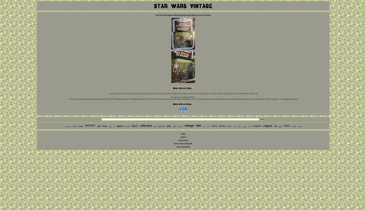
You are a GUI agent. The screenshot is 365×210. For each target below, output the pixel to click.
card (235, 126)
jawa (208, 126)
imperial (244, 126)
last (114, 126)
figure (134, 125)
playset (110, 126)
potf (99, 126)
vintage (189, 125)
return (294, 126)
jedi (155, 126)
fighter (280, 126)
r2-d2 (127, 126)
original (267, 125)
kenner (90, 125)
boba (105, 126)
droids (229, 126)
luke (169, 126)
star (198, 125)
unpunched (68, 126)
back (214, 125)
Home (183, 134)
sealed (81, 126)
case (204, 126)
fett (239, 126)
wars (287, 125)
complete (256, 125)
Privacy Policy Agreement (183, 143)
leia (249, 126)
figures (120, 126)
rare (75, 126)
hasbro (180, 126)
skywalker (161, 126)
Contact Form (183, 140)
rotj (275, 126)
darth (299, 126)
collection (146, 125)
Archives (183, 137)
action (222, 125)
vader (174, 126)
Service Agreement (183, 147)
